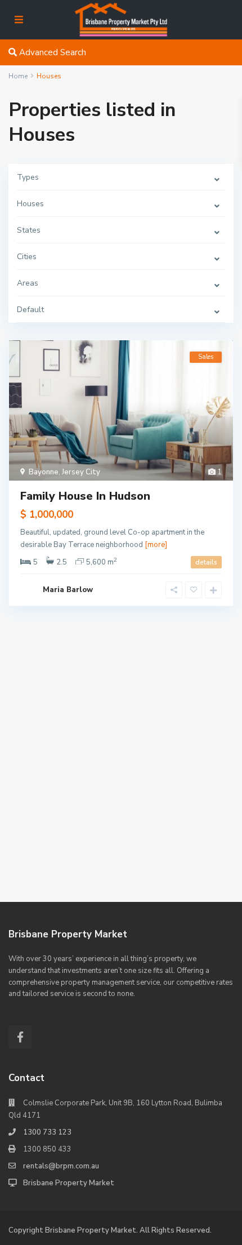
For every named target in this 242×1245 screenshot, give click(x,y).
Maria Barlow (68, 590)
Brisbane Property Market (68, 1183)
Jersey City (81, 472)
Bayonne (44, 472)
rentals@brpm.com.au (61, 1166)
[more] (156, 545)
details (206, 562)
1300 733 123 (47, 1132)
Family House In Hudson (85, 496)
